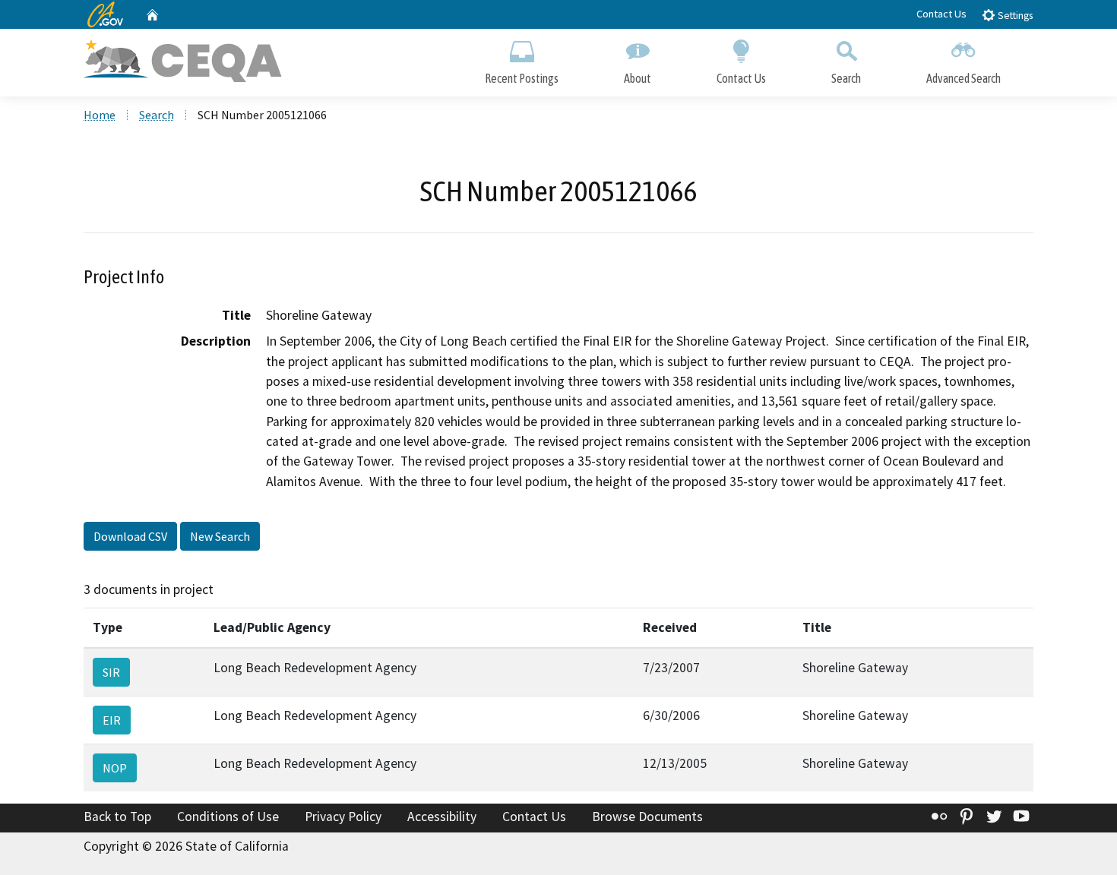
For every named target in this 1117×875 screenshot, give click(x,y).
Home (99, 114)
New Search (220, 536)
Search (846, 78)
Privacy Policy (343, 816)
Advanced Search (963, 78)
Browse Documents (647, 816)
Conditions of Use (228, 816)
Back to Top (117, 816)
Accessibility (441, 816)
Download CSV (130, 536)
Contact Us (941, 14)
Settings (1014, 15)
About (637, 78)
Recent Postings (521, 78)
